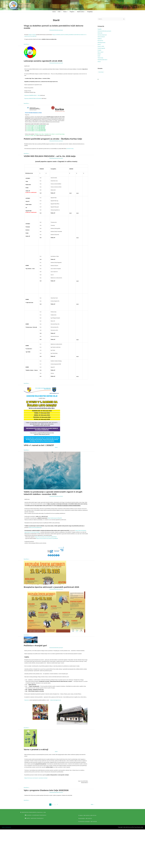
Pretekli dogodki (101, 48)
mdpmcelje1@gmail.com (55, 700)
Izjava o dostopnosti (6, 827)
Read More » (26, 44)
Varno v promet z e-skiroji (36, 749)
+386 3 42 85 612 (88, 818)
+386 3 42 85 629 (93, 821)
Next (92, 804)
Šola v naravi (100, 52)
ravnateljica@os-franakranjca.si (39, 815)
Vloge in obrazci (32, 34)
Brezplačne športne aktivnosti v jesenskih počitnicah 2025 (51, 587)
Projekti (99, 50)
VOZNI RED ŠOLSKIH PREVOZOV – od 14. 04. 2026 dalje (50, 156)
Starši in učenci (80, 11)
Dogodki (99, 29)
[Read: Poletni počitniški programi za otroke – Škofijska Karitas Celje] (45, 120)
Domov (54, 11)
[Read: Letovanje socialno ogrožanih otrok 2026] (30, 52)
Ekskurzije (100, 32)
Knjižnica (100, 38)
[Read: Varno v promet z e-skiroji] (30, 738)
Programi (72, 11)
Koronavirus (100, 40)
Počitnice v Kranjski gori (35, 645)
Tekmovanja (100, 57)
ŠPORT (99, 53)
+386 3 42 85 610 (86, 815)
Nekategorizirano (101, 42)
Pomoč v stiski (101, 46)
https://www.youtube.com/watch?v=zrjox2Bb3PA (47, 538)
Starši (56, 447)
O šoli (59, 11)
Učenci (99, 61)
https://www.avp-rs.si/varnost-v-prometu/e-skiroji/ (35, 778)
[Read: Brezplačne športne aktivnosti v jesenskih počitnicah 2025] (45, 572)
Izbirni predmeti (101, 36)
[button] (143, 5)
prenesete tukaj (69, 148)
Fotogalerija (89, 11)
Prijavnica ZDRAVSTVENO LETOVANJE (32, 98)
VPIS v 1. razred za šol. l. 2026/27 (39, 445)
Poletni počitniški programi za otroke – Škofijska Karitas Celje (53, 139)
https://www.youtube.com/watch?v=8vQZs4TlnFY (46, 536)
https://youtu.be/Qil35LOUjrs (35, 527)
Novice (65, 11)
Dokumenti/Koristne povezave (56, 30)
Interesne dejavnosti (102, 34)
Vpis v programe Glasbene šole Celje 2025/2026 (46, 790)
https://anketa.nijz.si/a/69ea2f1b (55, 518)
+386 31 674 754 (93, 815)
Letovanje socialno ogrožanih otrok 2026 (43, 61)
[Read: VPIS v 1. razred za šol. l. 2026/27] (42, 413)
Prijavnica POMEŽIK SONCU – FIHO (32, 95)
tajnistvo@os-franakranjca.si (37, 818)
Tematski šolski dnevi (102, 59)
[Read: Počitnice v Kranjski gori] (31, 639)
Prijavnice (26, 700)
